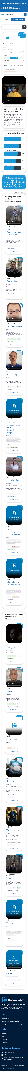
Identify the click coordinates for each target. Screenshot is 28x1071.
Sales (8, 878)
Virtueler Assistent (14, 327)
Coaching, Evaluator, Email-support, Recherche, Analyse (13, 427)
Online (9, 974)
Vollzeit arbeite (12, 830)
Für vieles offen (12, 480)
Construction (11, 739)
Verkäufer (10, 692)
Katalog (3, 1033)
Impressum (4, 1039)
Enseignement (12, 648)
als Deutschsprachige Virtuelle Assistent (14, 532)
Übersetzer (11, 781)
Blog (2, 1036)
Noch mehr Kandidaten (10, 992)
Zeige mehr (13, 251)
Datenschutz (4, 1042)
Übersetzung (11, 375)
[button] (25, 14)
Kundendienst (12, 281)
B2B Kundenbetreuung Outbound (13, 232)
